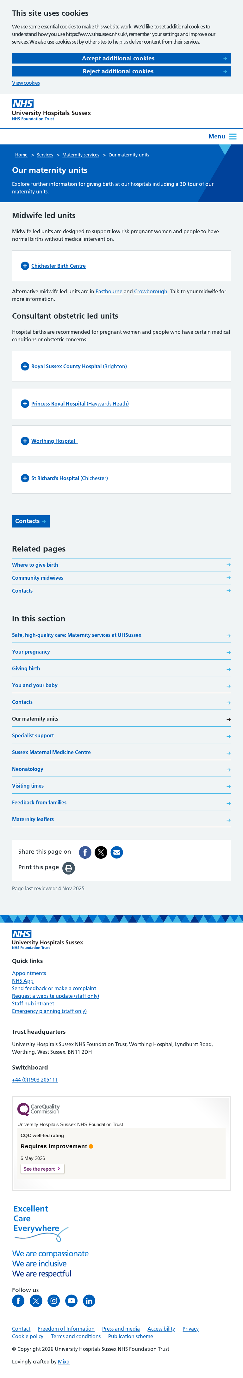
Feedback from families (39, 802)
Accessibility (161, 1329)
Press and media (121, 1329)
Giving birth (26, 668)
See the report (39, 1169)
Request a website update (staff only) (55, 996)
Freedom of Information (66, 1329)
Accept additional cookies (118, 58)
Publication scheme (130, 1336)
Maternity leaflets (33, 819)
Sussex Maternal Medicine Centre (51, 752)
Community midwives (37, 578)
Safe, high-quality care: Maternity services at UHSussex (76, 635)
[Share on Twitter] (101, 852)
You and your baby (35, 685)
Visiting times (28, 786)
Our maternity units (35, 719)
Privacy (191, 1329)
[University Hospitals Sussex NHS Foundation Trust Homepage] (51, 109)
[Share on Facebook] (85, 852)
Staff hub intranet (33, 1003)
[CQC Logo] (38, 1114)
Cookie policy (27, 1336)
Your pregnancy (31, 652)
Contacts (27, 521)
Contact (21, 1329)
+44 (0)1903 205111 (35, 1079)
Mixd (64, 1361)
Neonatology (27, 769)
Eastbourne (109, 291)
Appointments (29, 973)
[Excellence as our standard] (47, 939)
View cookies (25, 83)
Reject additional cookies (118, 71)
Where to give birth (35, 565)
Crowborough (150, 291)
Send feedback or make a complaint (54, 988)
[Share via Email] (116, 852)
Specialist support (33, 735)
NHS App (23, 981)
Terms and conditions (76, 1336)
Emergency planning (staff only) (49, 1011)
